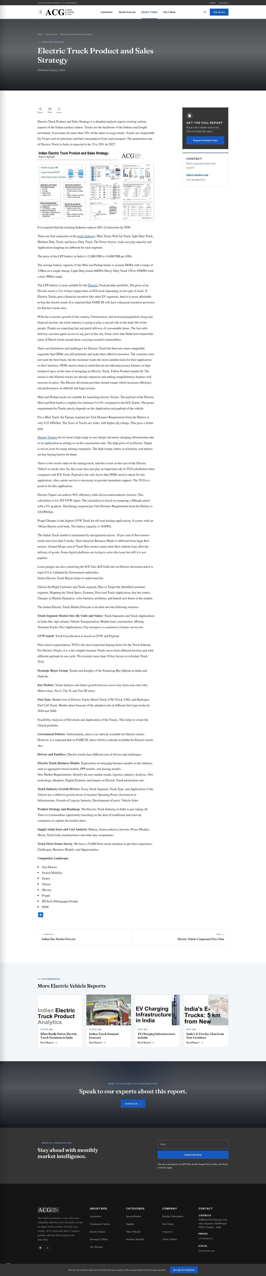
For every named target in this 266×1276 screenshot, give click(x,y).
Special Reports (133, 1216)
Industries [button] (98, 1208)
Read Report (48, 1042)
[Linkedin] (40, 1248)
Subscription (223, 2)
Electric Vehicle (149, 12)
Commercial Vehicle (100, 1223)
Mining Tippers (47, 437)
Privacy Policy (211, 1164)
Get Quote (219, 12)
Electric (93, 285)
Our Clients (169, 12)
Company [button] (169, 1208)
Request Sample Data (205, 140)
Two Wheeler (96, 1246)
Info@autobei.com (197, 175)
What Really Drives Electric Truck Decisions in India (58, 1035)
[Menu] (41, 12)
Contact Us (133, 1103)
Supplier (213, 2)
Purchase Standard (135, 1239)
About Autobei (169, 1239)
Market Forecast (126, 12)
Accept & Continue (184, 1270)
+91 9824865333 (205, 1238)
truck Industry (86, 236)
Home (40, 34)
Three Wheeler (133, 1231)
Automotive (107, 12)
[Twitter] (47, 1248)
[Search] (205, 12)
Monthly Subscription (172, 1216)
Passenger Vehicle (99, 1239)
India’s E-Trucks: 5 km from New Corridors (205, 1035)
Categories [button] (135, 1208)
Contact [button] (205, 1208)
